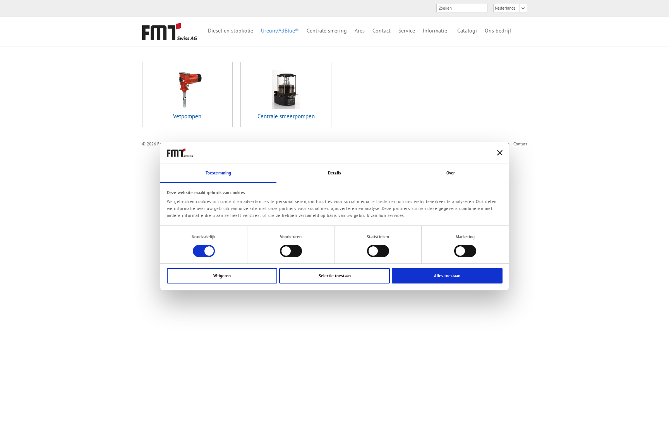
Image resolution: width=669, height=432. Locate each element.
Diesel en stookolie (230, 30)
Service (406, 30)
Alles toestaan (447, 275)
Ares (360, 30)
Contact (381, 30)
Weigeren (222, 275)
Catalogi (467, 30)
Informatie (435, 30)
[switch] (291, 251)
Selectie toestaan (335, 275)
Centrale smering (327, 30)
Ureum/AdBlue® (280, 30)
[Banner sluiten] (500, 152)
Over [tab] (450, 173)
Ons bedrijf (498, 30)
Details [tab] (334, 173)
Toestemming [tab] (218, 173)
